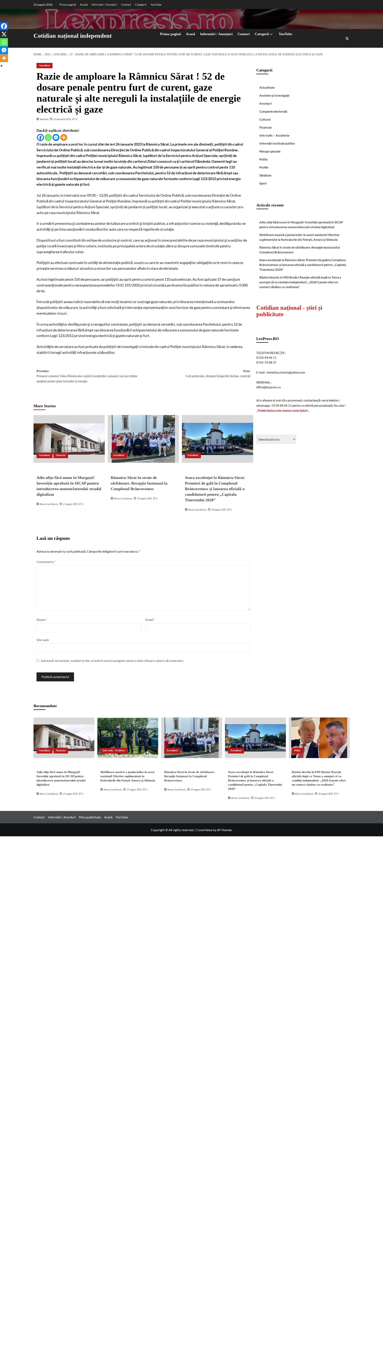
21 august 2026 (70, 504)
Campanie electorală (273, 111)
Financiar (61, 455)
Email (150, 619)
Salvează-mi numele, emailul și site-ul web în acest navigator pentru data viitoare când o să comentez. (112, 660)
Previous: (87, 376)
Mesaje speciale (269, 151)
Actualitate (44, 65)
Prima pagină (67, 4)
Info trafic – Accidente (274, 135)
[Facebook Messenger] (55, 137)
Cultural (264, 119)
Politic (263, 159)
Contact (126, 4)
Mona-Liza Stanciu (49, 504)
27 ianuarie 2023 (62, 119)
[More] (63, 137)
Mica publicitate (90, 817)
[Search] (347, 38)
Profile (263, 167)
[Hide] (1, 65)
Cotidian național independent (73, 35)
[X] (4, 34)
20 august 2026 (144, 498)
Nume (42, 619)
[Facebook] (40, 137)
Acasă (84, 4)
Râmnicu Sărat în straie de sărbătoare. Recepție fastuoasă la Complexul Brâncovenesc (139, 483)
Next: (218, 373)
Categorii (141, 4)
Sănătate (265, 175)
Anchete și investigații (274, 95)
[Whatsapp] (48, 137)
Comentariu (46, 562)
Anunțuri (265, 103)
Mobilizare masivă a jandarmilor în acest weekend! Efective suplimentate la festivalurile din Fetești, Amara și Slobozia (299, 237)
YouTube (156, 4)
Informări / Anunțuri (104, 4)
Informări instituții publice (277, 143)
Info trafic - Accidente (114, 750)
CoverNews (204, 830)
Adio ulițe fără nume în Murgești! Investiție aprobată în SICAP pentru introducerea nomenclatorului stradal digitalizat (301, 224)
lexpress (44, 119)
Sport (263, 183)
